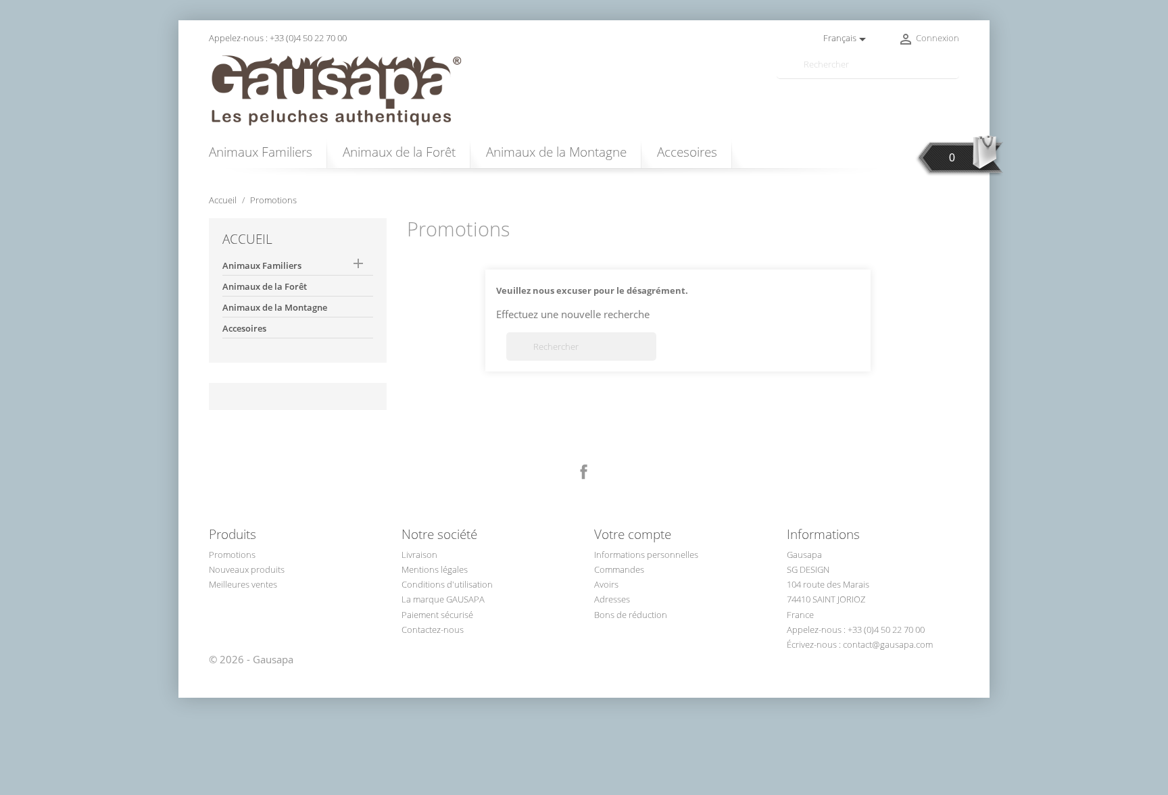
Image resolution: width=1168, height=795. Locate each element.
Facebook (584, 472)
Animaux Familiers (260, 152)
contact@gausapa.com (888, 644)
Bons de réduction (630, 615)
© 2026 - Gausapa (251, 659)
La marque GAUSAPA (443, 599)
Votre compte (632, 534)
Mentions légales (435, 569)
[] (954, 73)
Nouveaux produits (247, 569)
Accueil (247, 239)
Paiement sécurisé (437, 615)
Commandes (619, 569)
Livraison (419, 554)
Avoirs (606, 584)
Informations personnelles (646, 554)
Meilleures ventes (243, 584)
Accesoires (687, 152)
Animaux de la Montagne (556, 152)
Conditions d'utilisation (447, 584)
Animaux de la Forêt (399, 152)
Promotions (232, 554)
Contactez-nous (433, 629)
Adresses (612, 599)
